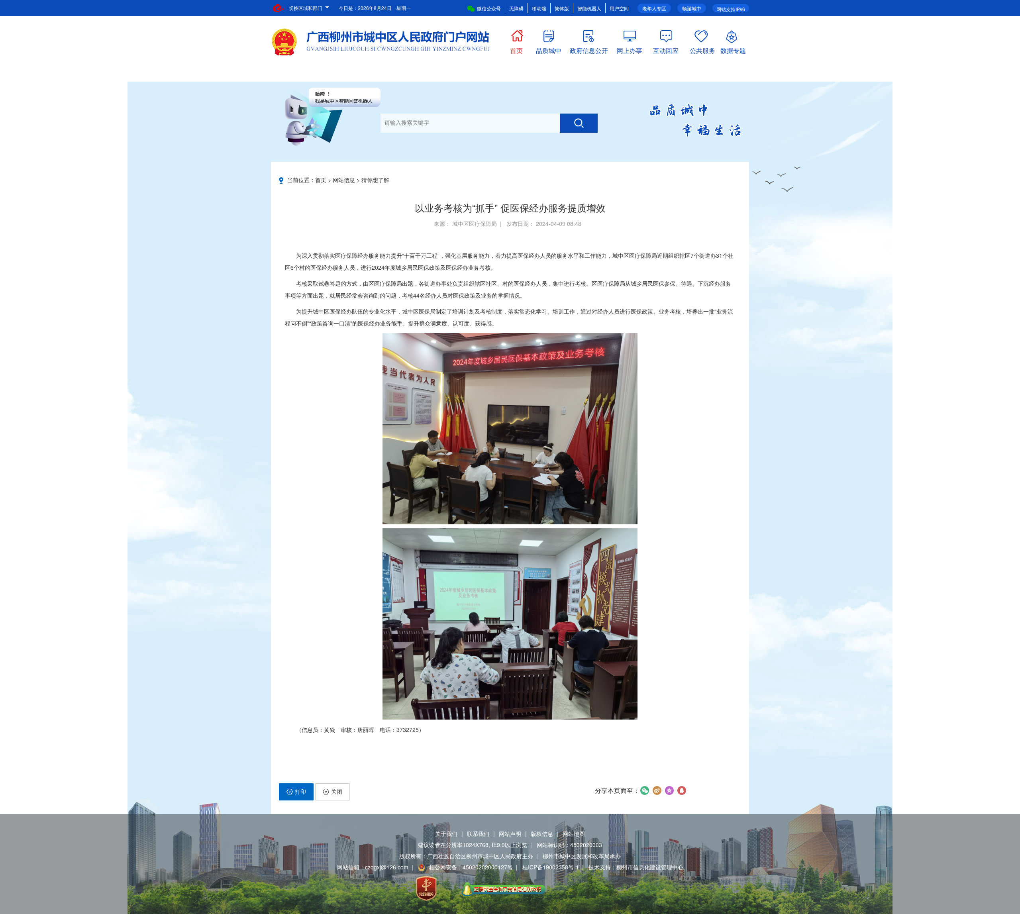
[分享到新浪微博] (657, 790)
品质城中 (548, 49)
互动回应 (666, 49)
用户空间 (619, 8)
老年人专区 (654, 8)
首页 (516, 49)
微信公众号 (489, 8)
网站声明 (510, 834)
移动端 (539, 8)
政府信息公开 (589, 49)
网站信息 (344, 180)
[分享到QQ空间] (669, 790)
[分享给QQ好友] (682, 790)
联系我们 (478, 834)
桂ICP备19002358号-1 (550, 867)
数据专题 (733, 49)
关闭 (336, 791)
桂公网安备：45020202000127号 (471, 867)
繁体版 (562, 8)
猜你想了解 (375, 180)
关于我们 (446, 834)
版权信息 (542, 834)
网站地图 (574, 834)
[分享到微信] (644, 790)
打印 (300, 791)
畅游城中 (691, 8)
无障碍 (516, 8)
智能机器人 (589, 8)
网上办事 (629, 49)
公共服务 (702, 49)
